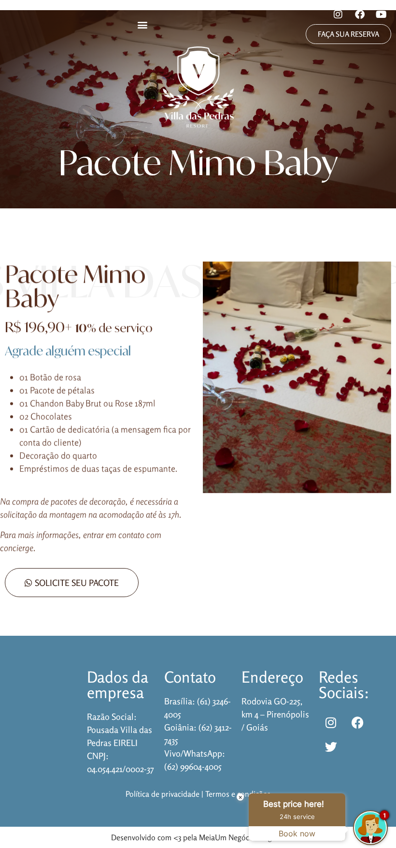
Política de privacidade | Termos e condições (198, 794)
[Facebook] (359, 14)
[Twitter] (331, 746)
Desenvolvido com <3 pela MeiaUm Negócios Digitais (198, 837)
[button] (143, 24)
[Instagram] (338, 14)
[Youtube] (381, 14)
